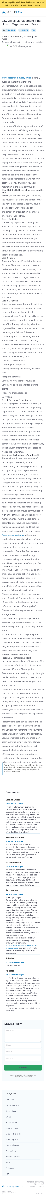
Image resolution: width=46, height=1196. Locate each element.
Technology (10, 1168)
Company (10, 1100)
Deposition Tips (12, 1105)
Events (8, 1117)
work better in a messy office (16, 77)
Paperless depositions (13, 535)
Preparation (11, 1151)
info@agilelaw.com (15, 1186)
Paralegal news (12, 1145)
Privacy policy (40, 1193)
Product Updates (13, 1156)
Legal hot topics (12, 1128)
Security (9, 1162)
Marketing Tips (12, 1139)
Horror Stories (12, 1122)
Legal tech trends (13, 1134)
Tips (7, 1173)
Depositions (11, 1111)
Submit (23, 1067)
